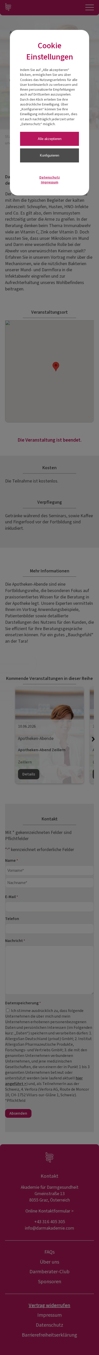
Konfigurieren (49, 155)
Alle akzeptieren (49, 139)
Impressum (49, 182)
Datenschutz (49, 177)
